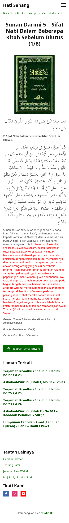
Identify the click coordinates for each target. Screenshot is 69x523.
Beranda (8, 13)
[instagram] (14, 494)
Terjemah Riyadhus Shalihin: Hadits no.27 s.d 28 (31, 373)
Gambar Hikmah (13, 459)
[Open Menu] (63, 5)
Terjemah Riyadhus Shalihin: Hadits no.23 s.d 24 (31, 402)
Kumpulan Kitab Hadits (43, 13)
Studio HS (47, 513)
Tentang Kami (11, 465)
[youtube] (23, 494)
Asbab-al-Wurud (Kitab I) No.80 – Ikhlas (34, 382)
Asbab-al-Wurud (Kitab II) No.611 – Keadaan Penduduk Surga (30, 413)
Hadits (21, 13)
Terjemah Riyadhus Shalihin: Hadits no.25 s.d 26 (31, 391)
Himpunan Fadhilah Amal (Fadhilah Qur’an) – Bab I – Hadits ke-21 (31, 424)
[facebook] (6, 494)
